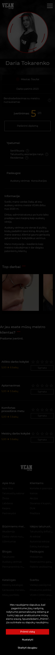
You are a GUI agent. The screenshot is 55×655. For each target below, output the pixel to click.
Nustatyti (27, 639)
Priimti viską (27, 631)
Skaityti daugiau (27, 647)
